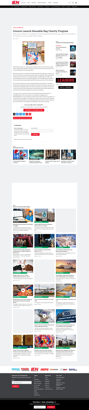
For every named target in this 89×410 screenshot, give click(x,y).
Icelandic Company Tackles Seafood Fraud (35, 162)
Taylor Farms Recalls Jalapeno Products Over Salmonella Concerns (22, 351)
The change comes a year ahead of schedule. (44, 353)
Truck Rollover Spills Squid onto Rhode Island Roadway (64, 250)
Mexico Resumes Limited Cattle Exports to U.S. (61, 72)
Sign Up (15, 386)
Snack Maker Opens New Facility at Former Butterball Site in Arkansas (65, 276)
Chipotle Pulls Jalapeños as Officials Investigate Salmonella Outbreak (65, 351)
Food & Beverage (18, 27)
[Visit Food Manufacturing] (25, 369)
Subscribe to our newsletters (34, 110)
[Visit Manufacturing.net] (63, 369)
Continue (51, 407)
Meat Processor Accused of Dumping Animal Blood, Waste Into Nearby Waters (22, 301)
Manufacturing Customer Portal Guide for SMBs (23, 225)
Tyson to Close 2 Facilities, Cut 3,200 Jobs (43, 300)
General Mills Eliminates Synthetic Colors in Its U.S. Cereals (62, 55)
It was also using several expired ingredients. (23, 278)
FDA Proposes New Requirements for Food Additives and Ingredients (65, 325)
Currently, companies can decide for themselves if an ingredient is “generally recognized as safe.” (64, 330)
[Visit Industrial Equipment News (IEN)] (34, 369)
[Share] (17, 114)
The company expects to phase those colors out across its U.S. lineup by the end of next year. (44, 229)
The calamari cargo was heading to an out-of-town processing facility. (65, 253)
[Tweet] (23, 114)
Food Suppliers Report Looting (19, 162)
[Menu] (76, 3)
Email (13, 380)
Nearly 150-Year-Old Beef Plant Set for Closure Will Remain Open (44, 325)
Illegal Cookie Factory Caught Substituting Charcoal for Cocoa (21, 276)
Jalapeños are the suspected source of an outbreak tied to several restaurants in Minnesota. (65, 355)
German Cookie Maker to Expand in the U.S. (66, 300)
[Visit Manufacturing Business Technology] (73, 369)
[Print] (14, 114)
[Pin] (27, 114)
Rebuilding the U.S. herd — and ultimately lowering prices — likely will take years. (22, 255)
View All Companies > (66, 87)
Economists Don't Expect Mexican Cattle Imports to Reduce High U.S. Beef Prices (62, 64)
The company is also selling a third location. (43, 302)
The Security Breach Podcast (61, 48)
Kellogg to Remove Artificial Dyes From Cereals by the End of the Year (43, 351)
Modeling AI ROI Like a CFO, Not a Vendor (67, 162)
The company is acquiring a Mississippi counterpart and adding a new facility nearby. (65, 303)
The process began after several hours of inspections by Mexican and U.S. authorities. (44, 253)
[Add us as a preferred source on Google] (30, 114)
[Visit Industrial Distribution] (54, 369)
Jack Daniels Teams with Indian (52, 162)
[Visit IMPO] (44, 369)
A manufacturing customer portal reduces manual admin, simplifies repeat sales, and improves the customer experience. (22, 229)
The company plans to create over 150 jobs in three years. (66, 279)
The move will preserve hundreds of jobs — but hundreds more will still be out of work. (43, 329)
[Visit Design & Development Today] (16, 369)
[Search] (73, 3)
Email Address (34, 128)
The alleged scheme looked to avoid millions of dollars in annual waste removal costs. (23, 305)
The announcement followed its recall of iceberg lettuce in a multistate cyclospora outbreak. (22, 355)
